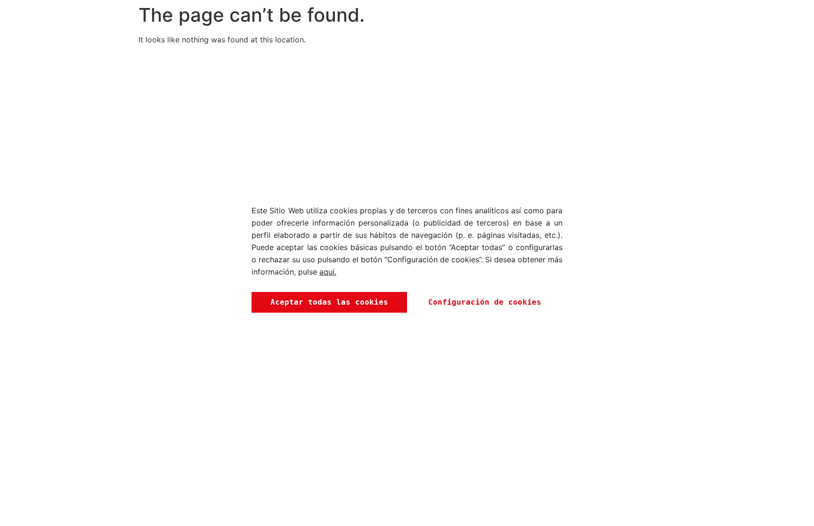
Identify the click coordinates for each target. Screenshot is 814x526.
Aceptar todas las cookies (329, 302)
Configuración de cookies (484, 302)
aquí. (327, 271)
